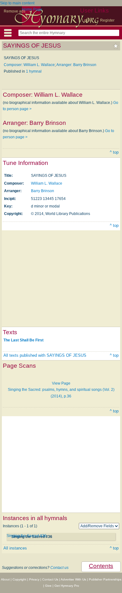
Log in (87, 20)
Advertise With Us (73, 579)
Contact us (59, 567)
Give (48, 585)
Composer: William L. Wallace (29, 65)
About (5, 579)
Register (107, 20)
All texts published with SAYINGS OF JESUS (44, 355)
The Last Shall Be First (23, 340)
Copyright (19, 579)
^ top (114, 152)
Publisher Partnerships (105, 579)
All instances (15, 548)
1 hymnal (34, 71)
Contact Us (50, 579)
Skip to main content (17, 3)
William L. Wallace (46, 183)
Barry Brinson (42, 191)
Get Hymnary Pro (66, 585)
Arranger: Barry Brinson (76, 65)
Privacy (34, 579)
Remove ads (14, 11)
